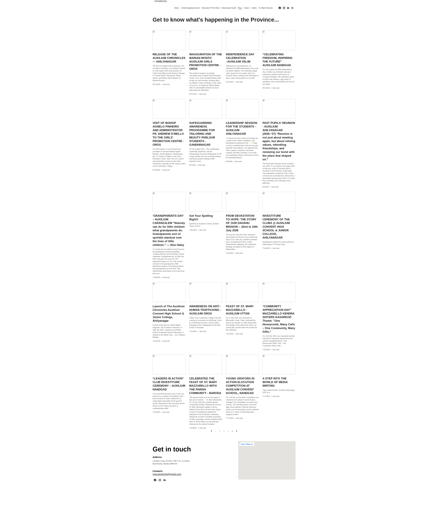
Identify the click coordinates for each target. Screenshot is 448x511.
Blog (240, 8)
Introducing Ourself (229, 8)
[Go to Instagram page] (285, 8)
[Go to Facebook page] (281, 8)
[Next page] (236, 431)
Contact (246, 8)
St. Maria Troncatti (266, 8)
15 (232, 431)
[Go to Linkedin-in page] (289, 8)
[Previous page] (211, 431)
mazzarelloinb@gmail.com (167, 474)
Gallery (254, 8)
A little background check (190, 8)
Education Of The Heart (211, 8)
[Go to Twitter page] (292, 8)
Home (176, 8)
